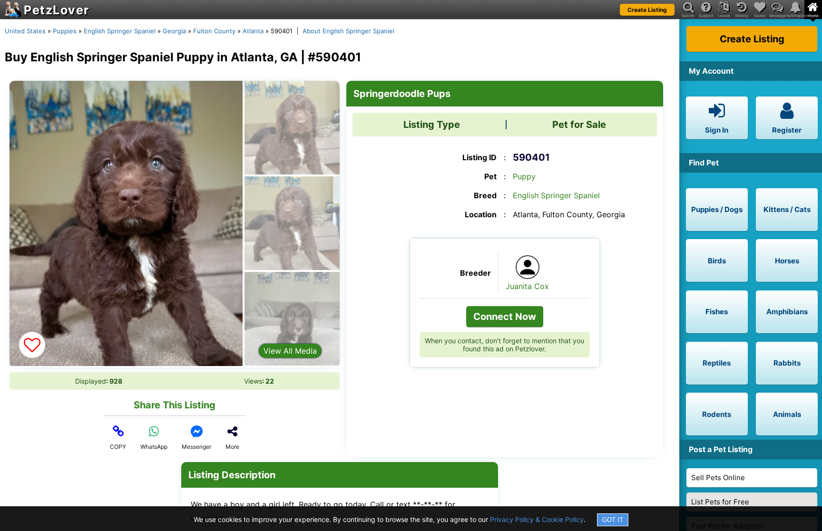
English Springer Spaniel (120, 31)
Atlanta (253, 31)
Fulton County (214, 31)
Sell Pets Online (718, 477)
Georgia (174, 31)
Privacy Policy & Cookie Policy (537, 519)
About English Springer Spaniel (348, 31)
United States (25, 31)
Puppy (524, 176)
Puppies (65, 31)
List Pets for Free (720, 501)
